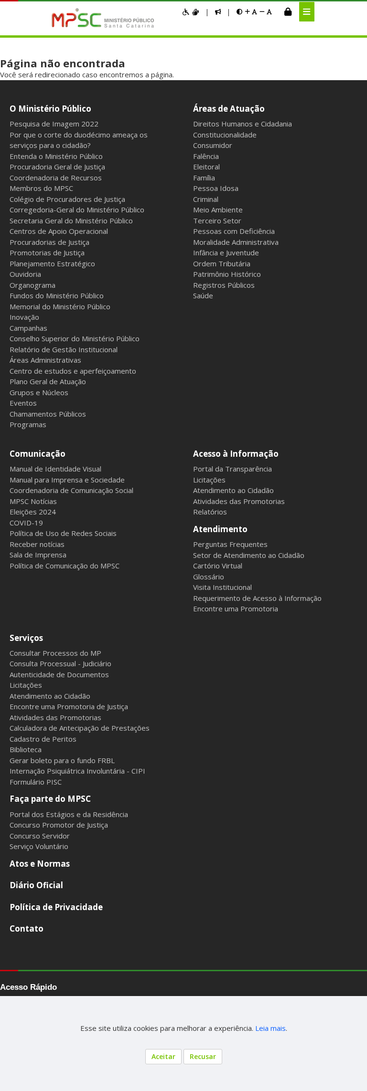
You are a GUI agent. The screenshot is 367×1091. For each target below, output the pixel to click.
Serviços (26, 637)
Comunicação (37, 453)
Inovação (24, 317)
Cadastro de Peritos (43, 739)
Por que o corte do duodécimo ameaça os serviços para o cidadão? (79, 140)
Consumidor (212, 145)
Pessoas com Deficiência (234, 231)
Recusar (203, 1056)
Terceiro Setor (217, 220)
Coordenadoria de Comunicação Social (71, 490)
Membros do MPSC (41, 188)
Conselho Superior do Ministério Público (75, 338)
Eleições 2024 (33, 511)
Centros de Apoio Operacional (59, 231)
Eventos (23, 403)
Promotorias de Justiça (47, 252)
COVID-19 (26, 522)
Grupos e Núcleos (39, 392)
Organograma (32, 285)
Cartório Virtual (217, 565)
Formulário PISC (36, 782)
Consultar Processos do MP (55, 653)
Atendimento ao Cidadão (233, 490)
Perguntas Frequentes (230, 544)
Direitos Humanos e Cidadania (242, 123)
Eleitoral (206, 166)
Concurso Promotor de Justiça (59, 824)
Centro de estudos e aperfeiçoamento (73, 371)
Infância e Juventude (226, 252)
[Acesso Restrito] (288, 11)
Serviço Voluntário (39, 846)
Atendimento (220, 529)
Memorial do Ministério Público (60, 306)
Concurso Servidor (40, 835)
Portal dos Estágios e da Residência (69, 814)
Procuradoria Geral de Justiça (57, 166)
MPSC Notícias (33, 501)
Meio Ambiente (218, 209)
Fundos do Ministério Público (57, 295)
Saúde (203, 295)
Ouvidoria (25, 274)
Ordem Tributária (221, 263)
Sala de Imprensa (38, 554)
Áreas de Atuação (229, 108)
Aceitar (163, 1056)
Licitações (209, 479)
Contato (26, 928)
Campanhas (28, 328)
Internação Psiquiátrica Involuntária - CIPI (77, 771)
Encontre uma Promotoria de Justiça (69, 706)
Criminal (205, 199)
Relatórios (210, 511)
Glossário (208, 576)
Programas (28, 424)
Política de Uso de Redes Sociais (63, 533)
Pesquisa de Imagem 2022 (54, 123)
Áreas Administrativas (45, 360)
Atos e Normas (40, 863)
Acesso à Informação (236, 453)
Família (204, 177)
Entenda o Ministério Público (56, 156)
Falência (206, 156)
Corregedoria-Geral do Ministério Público (77, 209)
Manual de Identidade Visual (55, 468)
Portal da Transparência (232, 468)
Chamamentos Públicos (48, 414)
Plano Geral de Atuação (48, 381)
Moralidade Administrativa (236, 242)
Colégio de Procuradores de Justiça (67, 199)
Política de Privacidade (56, 907)
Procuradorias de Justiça (49, 242)
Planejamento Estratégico (52, 263)
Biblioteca (26, 749)
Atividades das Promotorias (239, 501)
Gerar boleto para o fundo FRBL (62, 760)
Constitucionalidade (225, 134)
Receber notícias (37, 544)
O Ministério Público (50, 108)
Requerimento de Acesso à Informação (257, 598)
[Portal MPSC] (107, 18)
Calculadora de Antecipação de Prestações (80, 728)
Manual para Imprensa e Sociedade (67, 479)
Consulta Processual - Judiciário (60, 663)
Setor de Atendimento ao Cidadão (248, 555)
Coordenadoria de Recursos (56, 177)
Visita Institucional (222, 587)
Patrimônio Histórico (227, 274)
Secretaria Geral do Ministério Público (71, 220)
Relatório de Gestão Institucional (64, 349)
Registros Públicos (224, 285)
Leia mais (270, 1028)
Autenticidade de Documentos (59, 674)
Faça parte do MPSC (50, 798)
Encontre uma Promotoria (235, 608)
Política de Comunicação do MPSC (64, 565)
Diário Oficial (36, 885)
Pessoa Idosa (215, 188)
